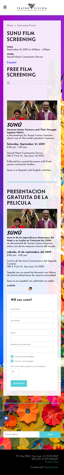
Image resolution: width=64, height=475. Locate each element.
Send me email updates (24, 357)
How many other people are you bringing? (28, 366)
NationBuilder (51, 467)
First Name (15, 309)
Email (13, 333)
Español (11, 62)
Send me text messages (24, 361)
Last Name (15, 321)
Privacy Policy (51, 462)
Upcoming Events (26, 25)
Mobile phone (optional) (21, 344)
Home (10, 25)
